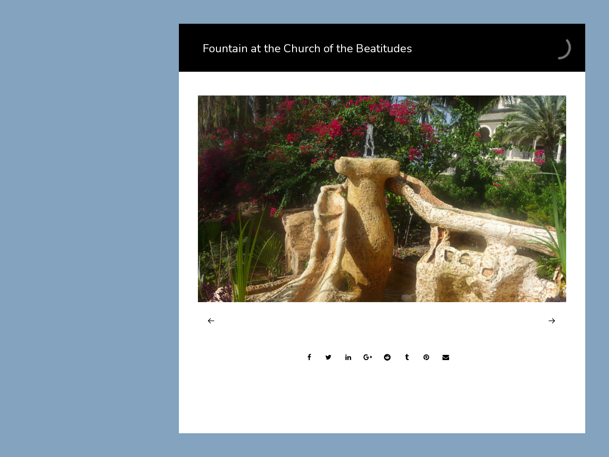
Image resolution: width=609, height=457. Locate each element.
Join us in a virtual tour (77, 195)
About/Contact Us (69, 178)
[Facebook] (95, 406)
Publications (60, 295)
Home (49, 162)
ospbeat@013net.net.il (95, 426)
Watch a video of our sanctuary (92, 245)
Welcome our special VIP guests (93, 228)
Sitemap (53, 358)
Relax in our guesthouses (81, 212)
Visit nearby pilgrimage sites (86, 278)
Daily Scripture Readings (80, 341)
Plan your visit (63, 262)
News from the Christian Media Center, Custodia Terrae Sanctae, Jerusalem (94, 318)
